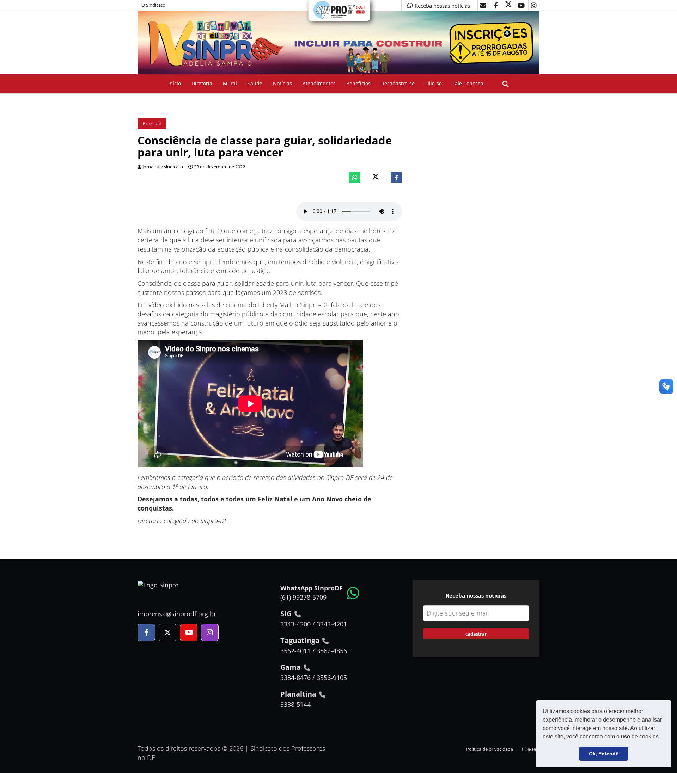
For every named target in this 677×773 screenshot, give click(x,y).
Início (174, 83)
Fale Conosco (467, 83)
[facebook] (495, 5)
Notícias (282, 83)
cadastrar (476, 634)
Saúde (255, 83)
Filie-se (433, 83)
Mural (230, 83)
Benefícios (358, 83)
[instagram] (534, 5)
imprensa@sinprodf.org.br (177, 614)
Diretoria (201, 83)
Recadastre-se (398, 83)
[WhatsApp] (354, 177)
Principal (152, 123)
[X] (508, 5)
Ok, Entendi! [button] (604, 753)
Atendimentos (319, 83)
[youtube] (521, 5)
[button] (662, 737)
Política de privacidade (489, 749)
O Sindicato (153, 5)
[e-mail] (483, 5)
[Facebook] (396, 177)
